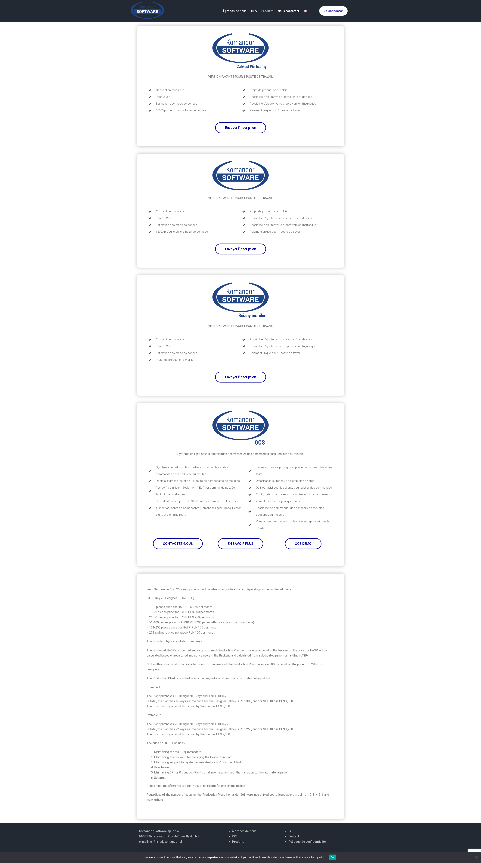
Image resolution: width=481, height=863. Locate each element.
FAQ (290, 831)
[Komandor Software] (147, 10)
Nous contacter (288, 11)
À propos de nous (234, 11)
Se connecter (333, 11)
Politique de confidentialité (307, 841)
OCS (254, 11)
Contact (293, 836)
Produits (267, 11)
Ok (332, 857)
